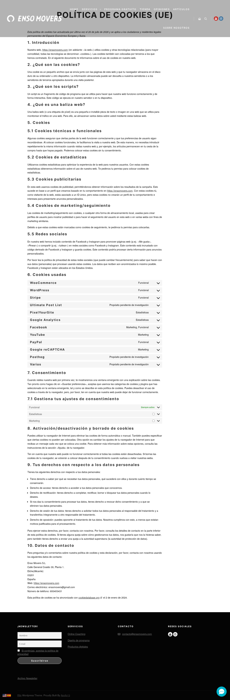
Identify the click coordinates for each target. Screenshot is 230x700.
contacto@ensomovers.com (137, 634)
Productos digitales (78, 646)
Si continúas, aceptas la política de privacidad (38, 652)
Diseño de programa (79, 640)
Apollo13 (65, 695)
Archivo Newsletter (27, 678)
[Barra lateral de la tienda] (199, 19)
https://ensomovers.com (55, 49)
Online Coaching (76, 634)
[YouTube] (216, 18)
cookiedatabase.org (89, 597)
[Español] (9, 695)
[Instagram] (221, 18)
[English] (5, 695)
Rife (19, 695)
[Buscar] (206, 19)
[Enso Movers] (34, 18)
